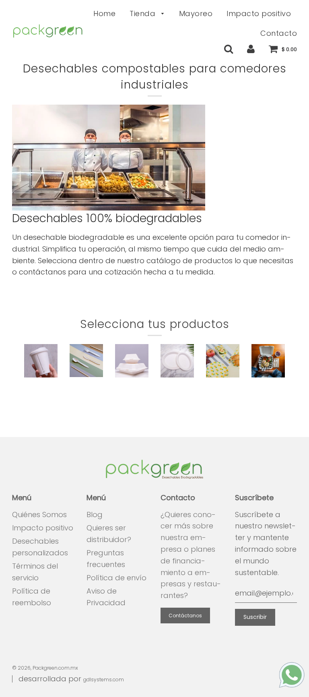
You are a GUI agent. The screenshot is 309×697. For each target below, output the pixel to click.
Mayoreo (196, 13)
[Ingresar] (251, 48)
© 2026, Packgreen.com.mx (45, 667)
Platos (177, 391)
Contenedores (141, 391)
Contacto (278, 33)
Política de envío (116, 578)
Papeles (222, 391)
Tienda (144, 13)
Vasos (40, 391)
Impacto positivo (259, 13)
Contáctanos (185, 615)
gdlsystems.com (103, 679)
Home (104, 13)
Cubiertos (87, 390)
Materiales (270, 391)
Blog (95, 514)
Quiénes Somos (39, 514)
